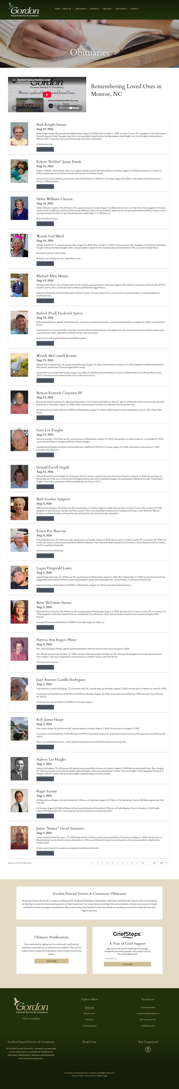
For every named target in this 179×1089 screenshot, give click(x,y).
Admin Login (102, 1075)
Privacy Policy (77, 1075)
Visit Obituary (45, 149)
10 (143, 863)
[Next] (167, 863)
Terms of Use (90, 1075)
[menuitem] (57, 9)
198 (161, 863)
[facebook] (148, 1050)
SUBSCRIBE (127, 964)
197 (154, 863)
